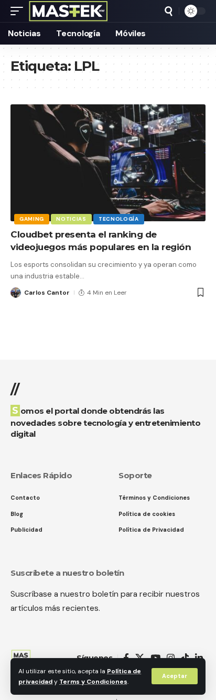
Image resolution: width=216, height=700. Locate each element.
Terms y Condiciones (93, 681)
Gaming (31, 219)
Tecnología (119, 219)
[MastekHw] (68, 11)
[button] (175, 676)
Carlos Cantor (47, 292)
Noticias (71, 219)
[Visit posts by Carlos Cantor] (15, 292)
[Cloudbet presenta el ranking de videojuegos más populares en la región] (108, 162)
